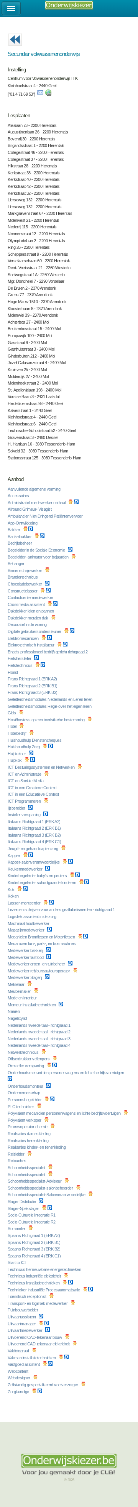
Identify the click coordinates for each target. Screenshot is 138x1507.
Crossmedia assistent (27, 604)
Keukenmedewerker (25, 869)
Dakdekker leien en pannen (31, 611)
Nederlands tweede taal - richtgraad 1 (39, 1025)
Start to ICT (18, 1262)
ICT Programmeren (25, 801)
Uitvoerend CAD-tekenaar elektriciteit (39, 1344)
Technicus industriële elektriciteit (35, 1276)
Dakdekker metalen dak (28, 618)
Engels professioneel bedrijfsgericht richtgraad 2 (48, 652)
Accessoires (19, 495)
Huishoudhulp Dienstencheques (35, 740)
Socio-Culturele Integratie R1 (32, 1215)
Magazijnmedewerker (26, 930)
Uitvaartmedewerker (25, 1330)
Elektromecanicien (23, 638)
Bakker (14, 529)
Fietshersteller (20, 658)
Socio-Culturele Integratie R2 (32, 1222)
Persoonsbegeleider (25, 1099)
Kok (11, 889)
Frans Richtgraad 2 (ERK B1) (33, 685)
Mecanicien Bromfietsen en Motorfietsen (42, 937)
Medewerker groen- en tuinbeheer (37, 964)
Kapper (14, 855)
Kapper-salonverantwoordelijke (34, 862)
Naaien (14, 1011)
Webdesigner (19, 1377)
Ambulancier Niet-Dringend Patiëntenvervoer (46, 516)
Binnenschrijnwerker (25, 570)
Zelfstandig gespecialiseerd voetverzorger (43, 1384)
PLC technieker (21, 1106)
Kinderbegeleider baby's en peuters (38, 875)
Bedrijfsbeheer (20, 543)
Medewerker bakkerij (26, 950)
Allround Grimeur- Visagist (30, 509)
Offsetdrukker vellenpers (29, 1058)
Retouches (17, 1160)
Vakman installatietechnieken (32, 1357)
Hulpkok (15, 760)
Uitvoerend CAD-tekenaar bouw (35, 1337)
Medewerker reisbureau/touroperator (39, 971)
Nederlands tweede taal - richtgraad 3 (39, 1038)
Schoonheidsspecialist (27, 1167)
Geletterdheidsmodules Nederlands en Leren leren (50, 699)
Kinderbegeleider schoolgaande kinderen (42, 882)
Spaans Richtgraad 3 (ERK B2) (34, 1249)
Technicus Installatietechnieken (34, 1283)
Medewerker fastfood (26, 957)
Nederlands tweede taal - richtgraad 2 (39, 1031)
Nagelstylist (18, 1018)
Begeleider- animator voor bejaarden (38, 557)
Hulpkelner (17, 753)
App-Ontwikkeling (23, 523)
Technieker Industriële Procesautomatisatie (44, 1290)
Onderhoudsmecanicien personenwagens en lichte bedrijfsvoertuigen (66, 1072)
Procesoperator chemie (28, 1126)
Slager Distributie (22, 1201)
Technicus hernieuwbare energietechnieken (45, 1269)
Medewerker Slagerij (25, 977)
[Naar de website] (48, 94)
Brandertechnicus (23, 577)
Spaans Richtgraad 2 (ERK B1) (34, 1242)
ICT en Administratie (25, 774)
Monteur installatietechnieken (32, 1004)
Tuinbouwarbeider (23, 1310)
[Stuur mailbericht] (40, 94)
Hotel (12, 726)
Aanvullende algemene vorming (34, 489)
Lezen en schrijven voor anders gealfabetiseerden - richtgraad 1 (62, 909)
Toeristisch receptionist (27, 1296)
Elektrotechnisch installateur (31, 645)
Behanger (16, 563)
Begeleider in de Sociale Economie (37, 550)
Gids (12, 712)
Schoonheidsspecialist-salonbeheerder (41, 1188)
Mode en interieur (23, 998)
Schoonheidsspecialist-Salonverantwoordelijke (47, 1194)
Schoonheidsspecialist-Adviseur (35, 1181)
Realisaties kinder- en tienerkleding (37, 1147)
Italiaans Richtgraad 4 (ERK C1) (35, 841)
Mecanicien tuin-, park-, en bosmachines (42, 943)
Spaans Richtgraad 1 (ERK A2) (34, 1235)
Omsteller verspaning (26, 1065)
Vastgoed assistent (24, 1364)
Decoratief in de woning (28, 624)
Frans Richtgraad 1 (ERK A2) (33, 679)
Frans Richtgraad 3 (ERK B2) (33, 692)
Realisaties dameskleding (29, 1133)
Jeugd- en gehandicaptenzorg (33, 848)
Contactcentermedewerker (31, 597)
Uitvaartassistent (22, 1317)
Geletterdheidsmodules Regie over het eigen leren (50, 706)
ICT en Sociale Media (26, 780)
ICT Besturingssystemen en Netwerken (42, 767)
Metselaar (16, 984)
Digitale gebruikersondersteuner (35, 631)
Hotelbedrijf (17, 733)
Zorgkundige (19, 1391)
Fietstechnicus (20, 665)
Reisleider (16, 1154)
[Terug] (15, 48)
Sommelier (17, 1228)
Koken (14, 896)
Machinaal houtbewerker (29, 923)
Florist (13, 672)
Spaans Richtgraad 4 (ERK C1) (35, 1256)
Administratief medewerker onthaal (37, 502)
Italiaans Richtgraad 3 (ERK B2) (35, 835)
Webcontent (18, 1371)
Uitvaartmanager (22, 1323)
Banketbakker (20, 536)
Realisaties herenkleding (28, 1140)
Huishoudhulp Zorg (24, 746)
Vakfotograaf (19, 1350)
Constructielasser (23, 591)
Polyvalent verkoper (25, 1120)
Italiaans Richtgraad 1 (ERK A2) (34, 821)
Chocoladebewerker (25, 584)
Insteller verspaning (24, 814)
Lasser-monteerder (24, 903)
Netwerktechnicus (23, 1052)
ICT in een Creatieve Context (33, 787)
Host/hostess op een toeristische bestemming (46, 719)
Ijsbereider (17, 808)
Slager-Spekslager (24, 1208)
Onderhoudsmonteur (26, 1086)
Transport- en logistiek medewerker (38, 1303)
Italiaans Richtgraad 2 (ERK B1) (35, 828)
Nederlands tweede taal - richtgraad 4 (39, 1045)
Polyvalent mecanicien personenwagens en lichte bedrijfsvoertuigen (65, 1113)
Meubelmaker (20, 991)
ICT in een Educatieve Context (34, 794)
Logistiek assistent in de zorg (32, 916)
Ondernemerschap (24, 1092)
